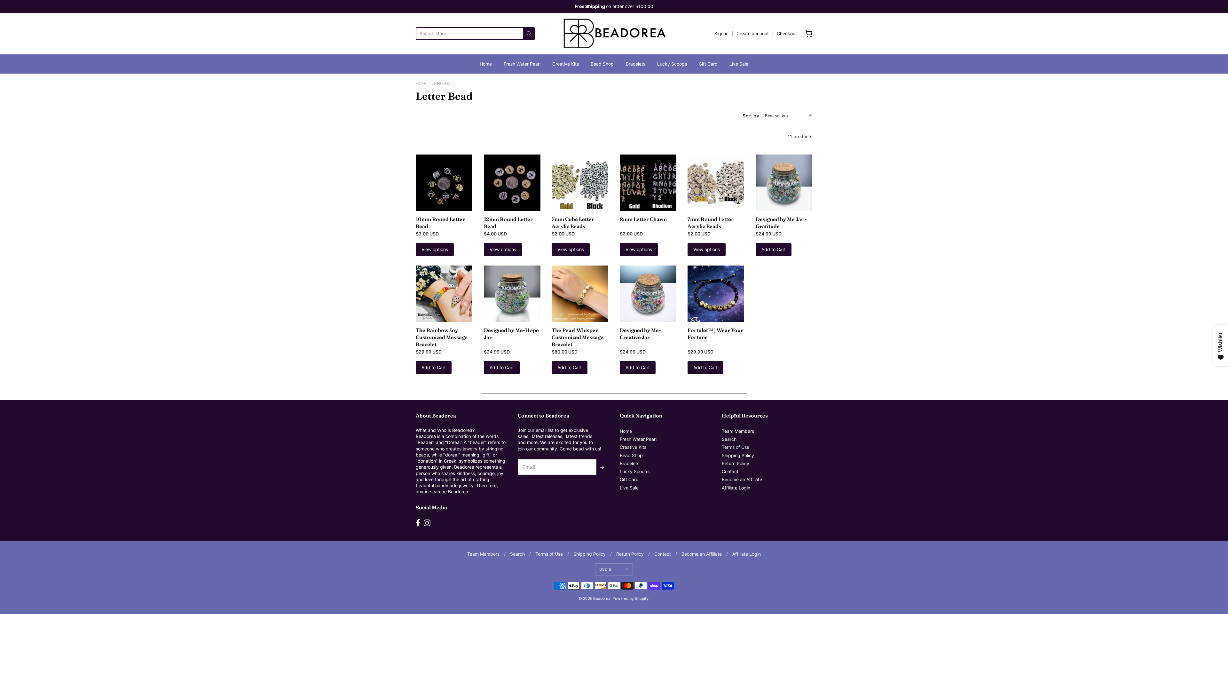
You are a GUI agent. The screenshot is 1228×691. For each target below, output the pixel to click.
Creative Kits (565, 64)
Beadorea (601, 598)
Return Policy (735, 463)
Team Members (738, 431)
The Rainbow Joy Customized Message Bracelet (442, 337)
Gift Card (708, 64)
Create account (752, 33)
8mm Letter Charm (643, 219)
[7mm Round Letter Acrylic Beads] (716, 183)
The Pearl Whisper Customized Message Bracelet (577, 337)
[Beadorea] (614, 33)
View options (434, 249)
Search (729, 439)
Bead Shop (602, 64)
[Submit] (529, 33)
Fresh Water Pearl (522, 64)
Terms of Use (735, 447)
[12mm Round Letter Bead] (512, 183)
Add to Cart (773, 249)
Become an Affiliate (742, 479)
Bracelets (635, 64)
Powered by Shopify (630, 598)
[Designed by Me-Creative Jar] (648, 294)
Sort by (751, 116)
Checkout (787, 33)
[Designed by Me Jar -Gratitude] (784, 183)
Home (486, 64)
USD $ (605, 569)
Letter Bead (441, 83)
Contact (730, 471)
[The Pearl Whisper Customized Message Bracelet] (580, 294)
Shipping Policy (738, 455)
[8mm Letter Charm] (648, 183)
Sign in (721, 33)
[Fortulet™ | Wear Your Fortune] (716, 294)
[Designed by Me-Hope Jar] (512, 294)
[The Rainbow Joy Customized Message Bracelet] (444, 294)
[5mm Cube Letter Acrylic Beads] (580, 183)
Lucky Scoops (672, 64)
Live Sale (738, 64)
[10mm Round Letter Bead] (444, 183)
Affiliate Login (736, 487)
